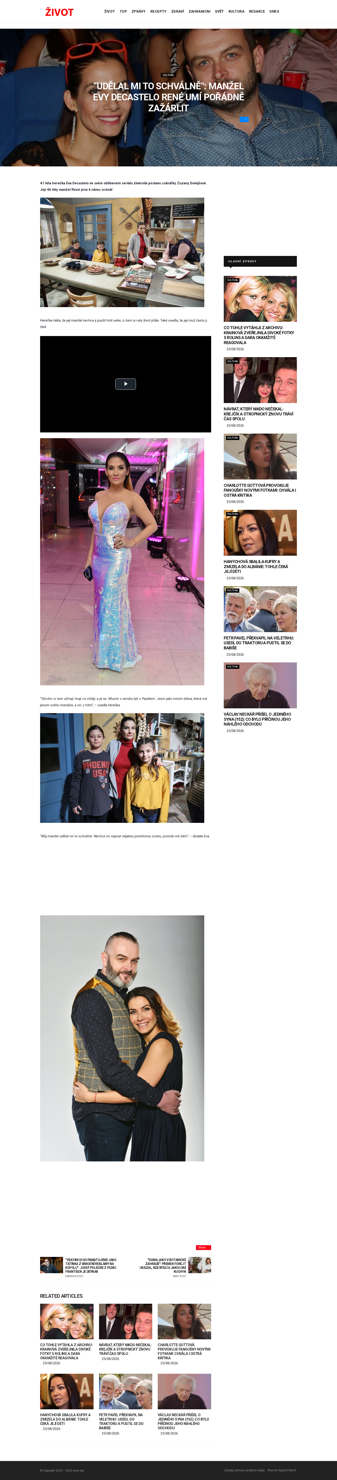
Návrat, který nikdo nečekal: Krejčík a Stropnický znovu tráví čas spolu (125, 1349)
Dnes (274, 11)
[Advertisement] (125, 877)
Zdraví (177, 11)
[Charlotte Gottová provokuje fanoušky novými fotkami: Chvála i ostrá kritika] (184, 1321)
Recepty (158, 11)
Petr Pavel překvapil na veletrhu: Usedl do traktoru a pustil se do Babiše (121, 1421)
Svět (219, 11)
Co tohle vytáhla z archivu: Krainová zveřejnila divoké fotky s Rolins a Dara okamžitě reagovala (66, 1351)
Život (109, 11)
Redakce (257, 11)
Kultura (236, 11)
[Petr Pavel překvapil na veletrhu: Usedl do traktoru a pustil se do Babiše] (125, 1391)
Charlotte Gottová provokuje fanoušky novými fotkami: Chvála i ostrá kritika (184, 1351)
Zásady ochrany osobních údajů (244, 1470)
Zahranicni (200, 11)
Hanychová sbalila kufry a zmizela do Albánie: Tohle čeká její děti (65, 1419)
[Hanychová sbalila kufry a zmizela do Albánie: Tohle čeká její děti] (67, 1391)
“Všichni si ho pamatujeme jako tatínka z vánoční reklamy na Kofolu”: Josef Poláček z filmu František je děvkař (90, 1268)
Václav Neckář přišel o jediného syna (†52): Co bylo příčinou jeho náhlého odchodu (183, 1421)
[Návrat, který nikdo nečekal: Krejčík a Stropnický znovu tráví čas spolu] (125, 1321)
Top (123, 11)
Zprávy (139, 11)
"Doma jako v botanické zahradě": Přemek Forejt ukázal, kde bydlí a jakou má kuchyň (163, 1268)
